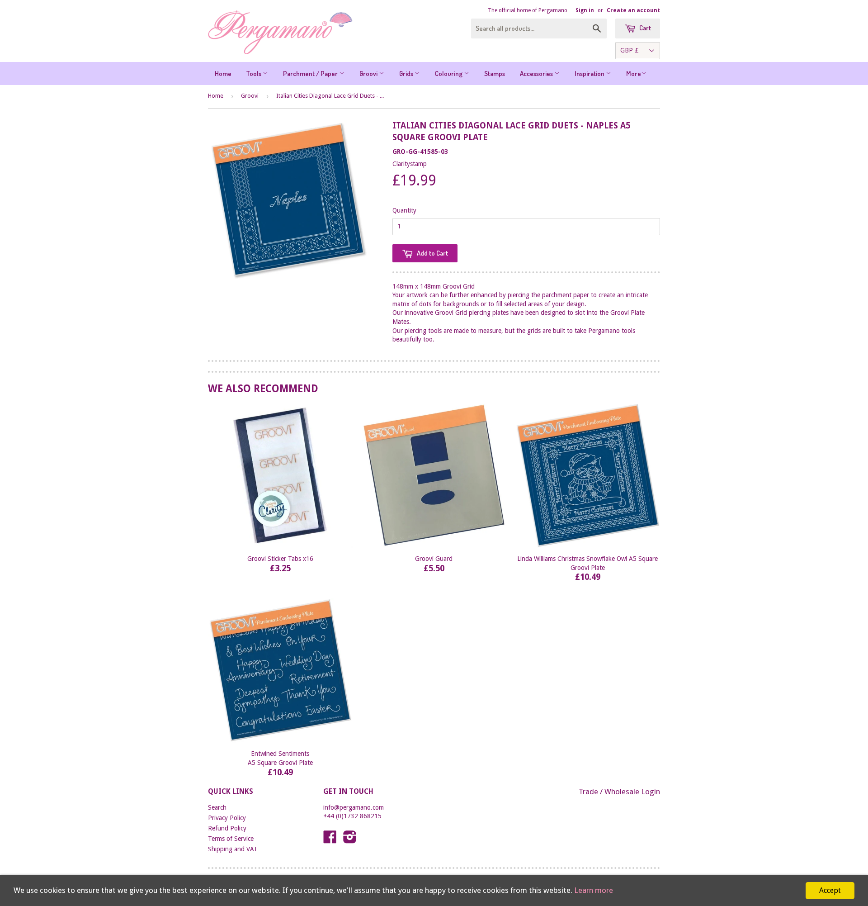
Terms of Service (231, 838)
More (633, 73)
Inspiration (590, 73)
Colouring (449, 73)
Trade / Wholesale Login (619, 791)
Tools (254, 73)
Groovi (369, 73)
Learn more (593, 890)
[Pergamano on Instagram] (350, 840)
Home (223, 73)
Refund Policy (227, 828)
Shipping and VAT (233, 849)
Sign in (585, 10)
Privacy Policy (227, 817)
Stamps (494, 73)
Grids (407, 73)
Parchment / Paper (311, 73)
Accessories (537, 73)
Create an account (633, 10)
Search (217, 807)
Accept (830, 890)
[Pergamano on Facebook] (330, 840)
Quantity (404, 210)
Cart (644, 28)
